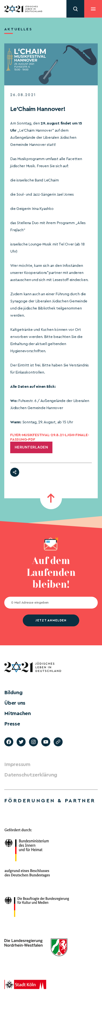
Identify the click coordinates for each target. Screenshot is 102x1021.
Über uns (14, 703)
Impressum (17, 764)
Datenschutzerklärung (30, 774)
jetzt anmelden (50, 620)
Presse (12, 723)
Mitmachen (17, 713)
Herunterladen (31, 447)
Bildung (13, 692)
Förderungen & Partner (49, 800)
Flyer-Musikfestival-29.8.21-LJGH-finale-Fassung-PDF (49, 437)
